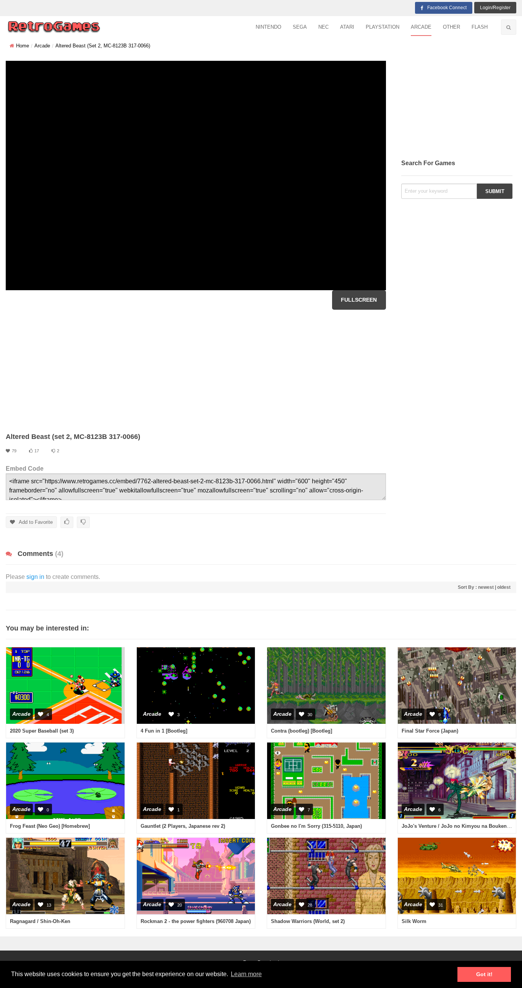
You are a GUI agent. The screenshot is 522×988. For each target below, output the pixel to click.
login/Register (495, 7)
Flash (480, 27)
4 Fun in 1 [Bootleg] (164, 731)
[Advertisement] (196, 370)
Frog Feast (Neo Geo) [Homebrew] (50, 826)
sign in (35, 577)
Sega (300, 27)
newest (486, 587)
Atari (347, 27)
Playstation (382, 27)
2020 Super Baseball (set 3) (42, 731)
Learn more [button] (246, 974)
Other (451, 27)
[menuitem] (268, 27)
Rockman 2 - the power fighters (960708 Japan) (196, 921)
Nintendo (268, 27)
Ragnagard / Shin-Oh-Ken (40, 921)
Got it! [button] (484, 974)
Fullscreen (359, 300)
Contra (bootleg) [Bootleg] (301, 731)
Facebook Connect (447, 7)
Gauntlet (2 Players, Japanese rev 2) (183, 826)
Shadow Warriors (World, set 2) (308, 921)
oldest (504, 587)
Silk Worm (414, 921)
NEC (323, 27)
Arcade (421, 27)
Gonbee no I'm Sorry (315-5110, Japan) (316, 826)
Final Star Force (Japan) (430, 731)
